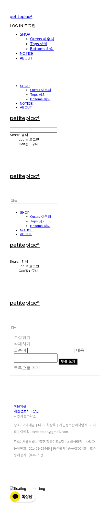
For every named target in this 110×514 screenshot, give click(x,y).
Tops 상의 (38, 44)
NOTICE (26, 53)
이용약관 (20, 406)
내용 (80, 350)
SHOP (25, 34)
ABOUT (26, 58)
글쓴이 (20, 350)
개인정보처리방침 (26, 411)
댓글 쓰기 (68, 361)
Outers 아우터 (42, 39)
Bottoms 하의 (42, 48)
